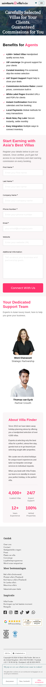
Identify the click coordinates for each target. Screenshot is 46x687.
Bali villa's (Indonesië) (12, 574)
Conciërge (8, 558)
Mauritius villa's (10, 585)
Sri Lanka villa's (10, 582)
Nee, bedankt (24, 681)
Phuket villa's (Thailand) (13, 577)
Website (6, 237)
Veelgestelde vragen (12, 549)
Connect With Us (23, 288)
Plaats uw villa (9, 555)
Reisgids (7, 606)
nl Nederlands (19, 653)
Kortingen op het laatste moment (18, 604)
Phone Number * (10, 209)
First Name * (8, 167)
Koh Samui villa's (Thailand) (15, 580)
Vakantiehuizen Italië (12, 589)
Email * (6, 223)
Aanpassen (10, 681)
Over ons (7, 544)
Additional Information (12, 252)
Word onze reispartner (13, 563)
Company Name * (10, 195)
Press (6, 552)
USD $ (7, 653)
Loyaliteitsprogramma (13, 560)
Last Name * (8, 181)
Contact (7, 547)
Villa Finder (8, 601)
